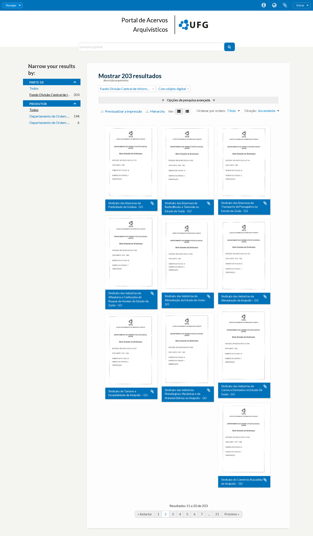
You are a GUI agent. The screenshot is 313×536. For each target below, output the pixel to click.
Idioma (274, 5)
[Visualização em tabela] (187, 111)
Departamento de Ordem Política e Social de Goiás (66, 122)
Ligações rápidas (263, 5)
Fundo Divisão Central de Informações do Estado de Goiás (71, 95)
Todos (34, 88)
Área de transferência (285, 5)
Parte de (36, 81)
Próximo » (231, 514)
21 (217, 514)
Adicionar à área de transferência (152, 203)
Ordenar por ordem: (211, 111)
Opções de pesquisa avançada (188, 100)
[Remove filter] (153, 88)
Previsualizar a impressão (123, 111)
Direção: (250, 111)
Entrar (300, 5)
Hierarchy (157, 111)
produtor (38, 103)
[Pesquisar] (229, 47)
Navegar (11, 5)
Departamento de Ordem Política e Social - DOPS (65, 116)
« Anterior (145, 514)
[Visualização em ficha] (179, 111)
